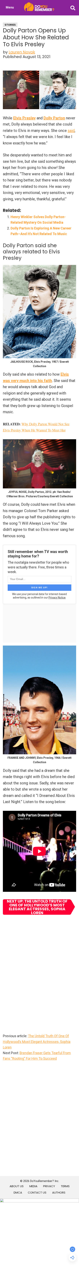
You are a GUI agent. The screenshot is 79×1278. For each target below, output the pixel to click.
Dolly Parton (54, 118)
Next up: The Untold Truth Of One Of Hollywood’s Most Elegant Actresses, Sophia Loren (37, 907)
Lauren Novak (22, 52)
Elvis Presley (24, 118)
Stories (10, 25)
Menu (10, 7)
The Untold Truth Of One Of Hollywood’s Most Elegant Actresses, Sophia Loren (36, 1041)
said (71, 130)
